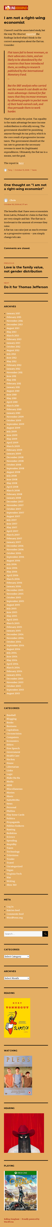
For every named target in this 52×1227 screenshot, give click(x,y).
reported (31, 34)
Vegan (10, 870)
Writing (11, 881)
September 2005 (15, 601)
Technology (13, 851)
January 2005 (14, 630)
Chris (13, 200)
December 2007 (15, 501)
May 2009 (12, 439)
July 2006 (12, 564)
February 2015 (14, 317)
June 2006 (12, 568)
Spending (12, 840)
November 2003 (15, 682)
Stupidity (11, 844)
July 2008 (12, 475)
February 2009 (14, 450)
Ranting (11, 829)
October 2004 (14, 641)
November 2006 (15, 549)
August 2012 (13, 350)
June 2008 (12, 479)
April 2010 (12, 402)
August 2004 (13, 649)
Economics (13, 741)
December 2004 (15, 634)
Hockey (11, 759)
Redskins (12, 833)
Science (11, 837)
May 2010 (12, 398)
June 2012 (12, 357)
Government (13, 752)
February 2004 (14, 671)
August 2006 (13, 560)
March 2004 (13, 667)
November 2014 (15, 320)
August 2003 (13, 693)
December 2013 (15, 324)
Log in (10, 906)
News (10, 803)
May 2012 (11, 361)
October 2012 (13, 346)
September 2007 (15, 512)
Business (12, 726)
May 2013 (11, 332)
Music (10, 796)
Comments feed (15, 914)
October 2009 (14, 420)
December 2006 (15, 546)
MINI (9, 785)
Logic (10, 774)
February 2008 (14, 494)
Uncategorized (14, 866)
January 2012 (13, 368)
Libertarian (13, 766)
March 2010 (13, 405)
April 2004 (12, 664)
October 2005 (14, 597)
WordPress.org (15, 917)
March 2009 (13, 446)
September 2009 (15, 424)
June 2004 (12, 656)
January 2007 (14, 542)
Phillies (11, 811)
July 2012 (11, 354)
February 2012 (14, 365)
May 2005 (12, 616)
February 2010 (14, 409)
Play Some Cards (15, 814)
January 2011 (13, 387)
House (10, 763)
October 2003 (14, 686)
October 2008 (14, 464)
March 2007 (13, 534)
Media (10, 781)
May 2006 (12, 571)
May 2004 (12, 660)
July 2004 (12, 653)
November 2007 (15, 505)
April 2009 (12, 442)
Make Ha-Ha (13, 778)
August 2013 (13, 328)
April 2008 (12, 487)
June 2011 (11, 376)
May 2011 (11, 380)
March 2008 (13, 490)
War (9, 877)
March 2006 (13, 579)
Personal (11, 807)
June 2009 (12, 435)
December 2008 (15, 457)
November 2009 (15, 416)
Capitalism (13, 730)
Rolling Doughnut (11, 1219)
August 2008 (13, 472)
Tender (11, 859)
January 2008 (14, 498)
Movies (11, 792)
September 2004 (15, 645)
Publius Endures (15, 825)
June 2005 (12, 612)
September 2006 (15, 557)
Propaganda (13, 822)
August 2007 (13, 516)
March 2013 (13, 335)
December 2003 (15, 678)
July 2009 (12, 431)
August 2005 (13, 605)
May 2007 (12, 527)
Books (10, 722)
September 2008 (15, 468)
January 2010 (13, 413)
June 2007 (12, 523)
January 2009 (14, 453)
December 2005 (15, 590)
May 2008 (12, 483)
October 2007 (14, 509)
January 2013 (13, 343)
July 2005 (12, 608)
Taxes (34, 170)
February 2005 (14, 627)
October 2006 (14, 553)
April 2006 (12, 575)
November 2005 (15, 593)
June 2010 (12, 394)
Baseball (11, 715)
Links (10, 770)
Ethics (10, 744)
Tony (10, 170)
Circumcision (14, 733)
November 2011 (14, 372)
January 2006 (14, 586)
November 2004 (15, 638)
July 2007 (12, 520)
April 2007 (12, 531)
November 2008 (15, 461)
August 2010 (13, 391)
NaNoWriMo (13, 800)
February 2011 (14, 383)
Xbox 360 (12, 885)
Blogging (12, 719)
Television (12, 855)
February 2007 (14, 538)
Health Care (13, 755)
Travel (10, 862)
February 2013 (14, 339)
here (21, 163)
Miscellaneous (15, 789)
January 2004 (14, 675)
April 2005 (12, 619)
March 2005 (13, 623)
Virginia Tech (14, 873)
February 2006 (14, 582)
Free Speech (13, 748)
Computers (13, 737)
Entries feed (13, 910)
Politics (11, 818)
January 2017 (13, 313)
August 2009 (13, 427)
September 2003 (15, 689)
